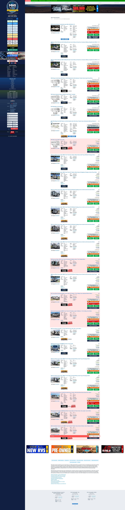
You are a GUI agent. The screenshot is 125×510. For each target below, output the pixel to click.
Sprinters (9, 30)
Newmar (14, 72)
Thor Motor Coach (15, 74)
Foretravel (8, 74)
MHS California (12, 111)
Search (14, 128)
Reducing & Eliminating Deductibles (57, 478)
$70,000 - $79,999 (9, 94)
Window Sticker (63, 183)
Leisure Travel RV (15, 70)
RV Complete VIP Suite (74, 35)
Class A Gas (15, 25)
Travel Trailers (15, 32)
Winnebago (14, 76)
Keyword (8, 113)
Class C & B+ (12, 81)
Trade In (10, 21)
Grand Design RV (15, 66)
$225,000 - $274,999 (15, 94)
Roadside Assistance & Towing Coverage (58, 476)
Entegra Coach (9, 71)
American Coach (9, 66)
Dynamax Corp (9, 69)
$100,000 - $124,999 (9, 97)
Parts (116, 2)
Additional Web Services (95, 460)
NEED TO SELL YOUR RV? (12, 45)
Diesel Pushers (9, 25)
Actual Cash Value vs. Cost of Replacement (58, 474)
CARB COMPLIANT (13, 50)
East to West (8, 72)
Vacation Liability (54, 479)
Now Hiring (27, 0)
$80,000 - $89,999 (9, 95)
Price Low (8, 122)
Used (15, 23)
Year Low (8, 124)
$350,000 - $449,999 (15, 96)
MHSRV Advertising (61, 460)
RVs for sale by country (73, 462)
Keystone (14, 69)
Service (83, 2)
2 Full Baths (15, 36)
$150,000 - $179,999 (15, 92)
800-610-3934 (57, 51)
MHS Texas (13, 109)
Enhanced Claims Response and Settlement (58, 483)
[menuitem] (96, 436)
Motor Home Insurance (87, 460)
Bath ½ (11, 106)
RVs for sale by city (54, 460)
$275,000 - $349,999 (15, 95)
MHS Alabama (12, 110)
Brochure (62, 54)
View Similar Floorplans (95, 37)
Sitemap (75, 505)
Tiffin (13, 75)
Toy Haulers (10, 34)
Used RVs (66, 2)
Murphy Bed (11, 107)
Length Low (9, 126)
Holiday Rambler (15, 67)
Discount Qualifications (55, 482)
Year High (14, 124)
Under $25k (8, 92)
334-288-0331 (57, 130)
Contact (100, 2)
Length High (14, 126)
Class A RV (12, 80)
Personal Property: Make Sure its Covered (58, 475)
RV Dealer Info (67, 460)
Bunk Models (15, 34)
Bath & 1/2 (9, 36)
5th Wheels (9, 32)
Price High (14, 122)
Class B (15, 30)
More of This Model (93, 90)
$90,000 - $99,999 (9, 96)
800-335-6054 (12, 16)
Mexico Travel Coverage (55, 480)
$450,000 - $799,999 (15, 97)
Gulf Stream (8, 76)
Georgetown (8, 75)
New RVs (50, 2)
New (9, 23)
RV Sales (79, 462)
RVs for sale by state (73, 460)
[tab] (75, 503)
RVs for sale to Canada (80, 460)
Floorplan (62, 32)
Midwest (14, 71)
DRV (7, 70)
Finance (15, 21)
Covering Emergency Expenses (56, 477)
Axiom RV (8, 67)
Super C (12, 82)
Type (8, 115)
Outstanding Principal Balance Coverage (58, 481)
